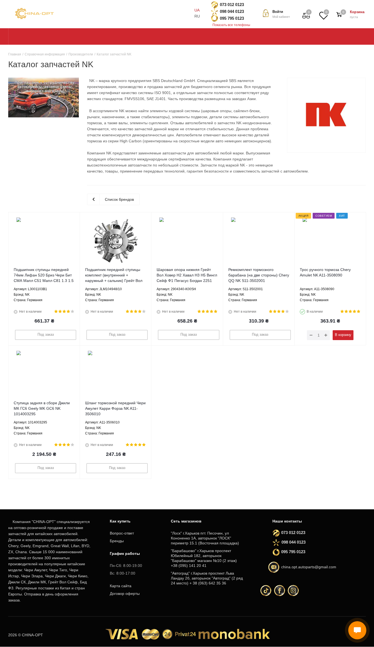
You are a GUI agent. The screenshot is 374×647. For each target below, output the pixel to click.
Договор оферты (125, 593)
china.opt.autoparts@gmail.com (308, 567)
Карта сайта (120, 586)
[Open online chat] (357, 630)
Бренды (117, 541)
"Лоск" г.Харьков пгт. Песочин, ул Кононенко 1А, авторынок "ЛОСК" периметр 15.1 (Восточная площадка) (205, 538)
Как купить (120, 521)
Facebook (279, 590)
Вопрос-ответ (122, 533)
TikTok (265, 590)
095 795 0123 (232, 18)
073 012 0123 (232, 4)
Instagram (293, 590)
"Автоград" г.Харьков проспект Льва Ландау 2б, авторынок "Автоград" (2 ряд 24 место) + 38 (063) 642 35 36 (207, 578)
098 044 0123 (232, 11)
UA (197, 10)
